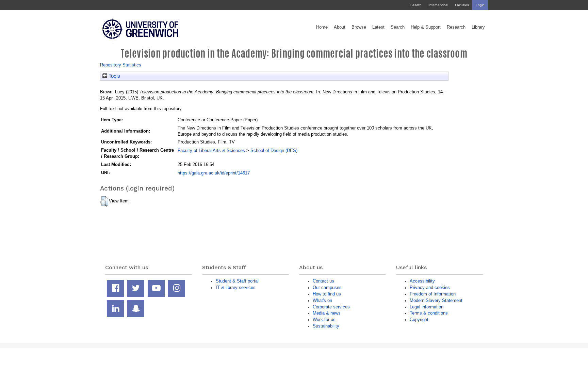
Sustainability (326, 326)
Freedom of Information (433, 293)
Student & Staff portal (237, 281)
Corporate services (331, 306)
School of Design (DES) (273, 150)
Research (456, 27)
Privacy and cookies (430, 287)
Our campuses (327, 287)
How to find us (327, 293)
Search (416, 5)
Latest (378, 27)
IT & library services (236, 287)
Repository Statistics (120, 64)
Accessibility (422, 281)
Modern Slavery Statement (436, 300)
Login (480, 5)
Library (478, 27)
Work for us (324, 319)
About (339, 27)
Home (322, 27)
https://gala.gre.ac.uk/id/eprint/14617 (214, 173)
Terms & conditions (429, 313)
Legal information (426, 306)
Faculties (462, 5)
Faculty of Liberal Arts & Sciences (211, 150)
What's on (322, 300)
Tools (113, 76)
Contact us (323, 281)
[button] (104, 201)
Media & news (327, 313)
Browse (359, 27)
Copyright (419, 319)
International (438, 5)
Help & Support (426, 27)
